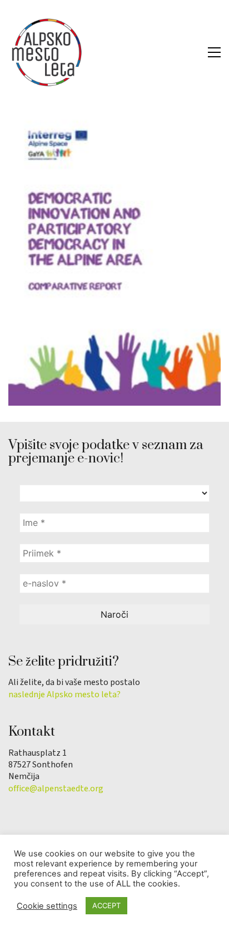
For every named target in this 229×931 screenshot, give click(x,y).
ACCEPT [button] (106, 905)
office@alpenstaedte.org (55, 789)
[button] (214, 52)
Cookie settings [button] (47, 906)
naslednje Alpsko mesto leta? (64, 695)
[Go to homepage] (47, 52)
